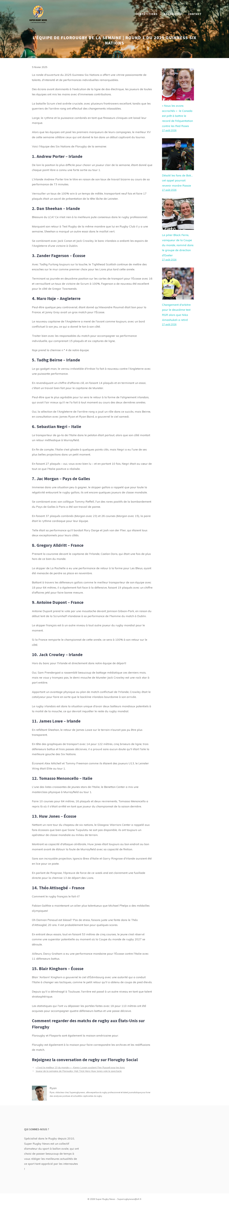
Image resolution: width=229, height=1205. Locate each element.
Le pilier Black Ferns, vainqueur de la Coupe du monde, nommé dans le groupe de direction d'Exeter (177, 245)
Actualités (173, 14)
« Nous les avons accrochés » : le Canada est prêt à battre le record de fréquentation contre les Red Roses (177, 116)
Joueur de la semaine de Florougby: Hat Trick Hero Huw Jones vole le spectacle (79, 1071)
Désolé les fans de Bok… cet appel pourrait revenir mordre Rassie (177, 180)
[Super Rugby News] (38, 14)
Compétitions (147, 14)
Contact (195, 14)
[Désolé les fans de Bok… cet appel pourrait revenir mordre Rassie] (178, 167)
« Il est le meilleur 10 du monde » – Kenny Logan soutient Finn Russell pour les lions (80, 1067)
